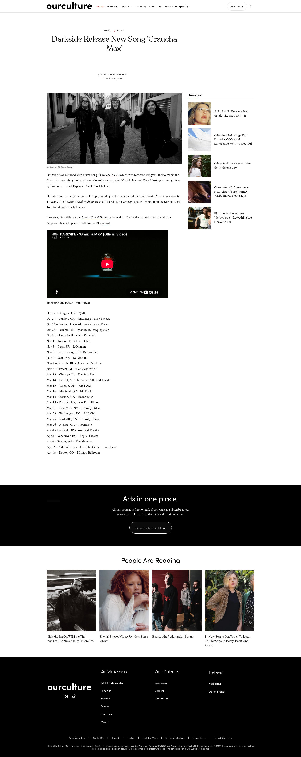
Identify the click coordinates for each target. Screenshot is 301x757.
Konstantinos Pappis (114, 74)
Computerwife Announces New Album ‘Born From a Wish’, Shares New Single (231, 191)
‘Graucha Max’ (108, 175)
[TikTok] (73, 696)
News (120, 30)
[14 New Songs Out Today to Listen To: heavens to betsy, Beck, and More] (229, 601)
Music (108, 30)
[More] (141, 64)
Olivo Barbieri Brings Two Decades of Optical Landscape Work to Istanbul (233, 139)
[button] (251, 6)
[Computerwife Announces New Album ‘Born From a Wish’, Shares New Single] (199, 192)
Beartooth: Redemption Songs (172, 636)
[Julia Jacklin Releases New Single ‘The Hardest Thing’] (199, 113)
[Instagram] (65, 696)
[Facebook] (108, 64)
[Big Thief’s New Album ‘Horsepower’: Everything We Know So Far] (199, 218)
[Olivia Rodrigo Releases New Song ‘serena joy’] (199, 166)
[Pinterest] (116, 64)
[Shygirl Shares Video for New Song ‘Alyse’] (124, 601)
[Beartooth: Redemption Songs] (177, 601)
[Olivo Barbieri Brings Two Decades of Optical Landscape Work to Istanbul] (199, 139)
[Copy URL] (132, 64)
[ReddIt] (124, 64)
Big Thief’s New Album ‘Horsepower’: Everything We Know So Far (233, 217)
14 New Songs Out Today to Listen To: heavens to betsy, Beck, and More (228, 641)
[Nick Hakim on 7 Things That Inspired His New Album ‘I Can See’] (71, 601)
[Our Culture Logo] (69, 5)
